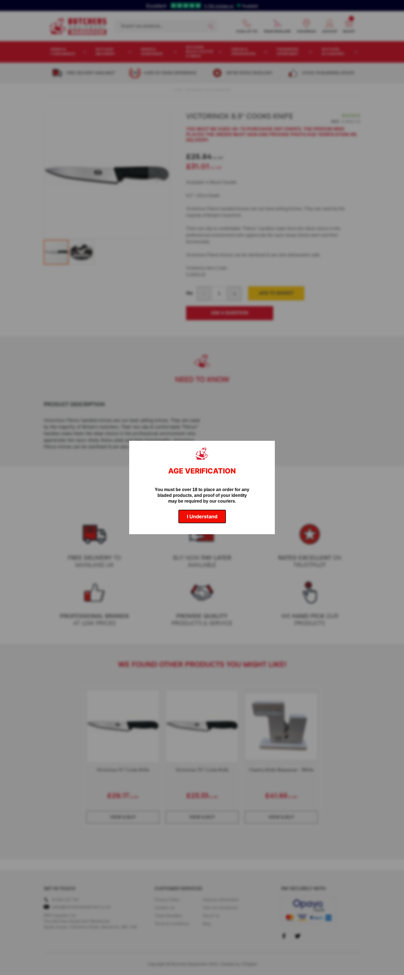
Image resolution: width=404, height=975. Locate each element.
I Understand (202, 516)
